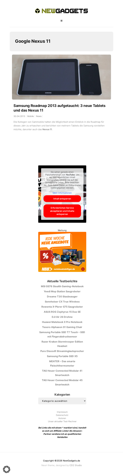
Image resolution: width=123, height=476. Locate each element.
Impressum (62, 412)
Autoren (62, 418)
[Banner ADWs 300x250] (62, 252)
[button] (6, 469)
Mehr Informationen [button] (62, 193)
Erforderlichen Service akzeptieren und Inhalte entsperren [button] (62, 211)
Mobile (30, 116)
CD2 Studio (75, 465)
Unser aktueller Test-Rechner (62, 421)
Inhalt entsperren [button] (62, 198)
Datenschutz (62, 415)
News (39, 116)
